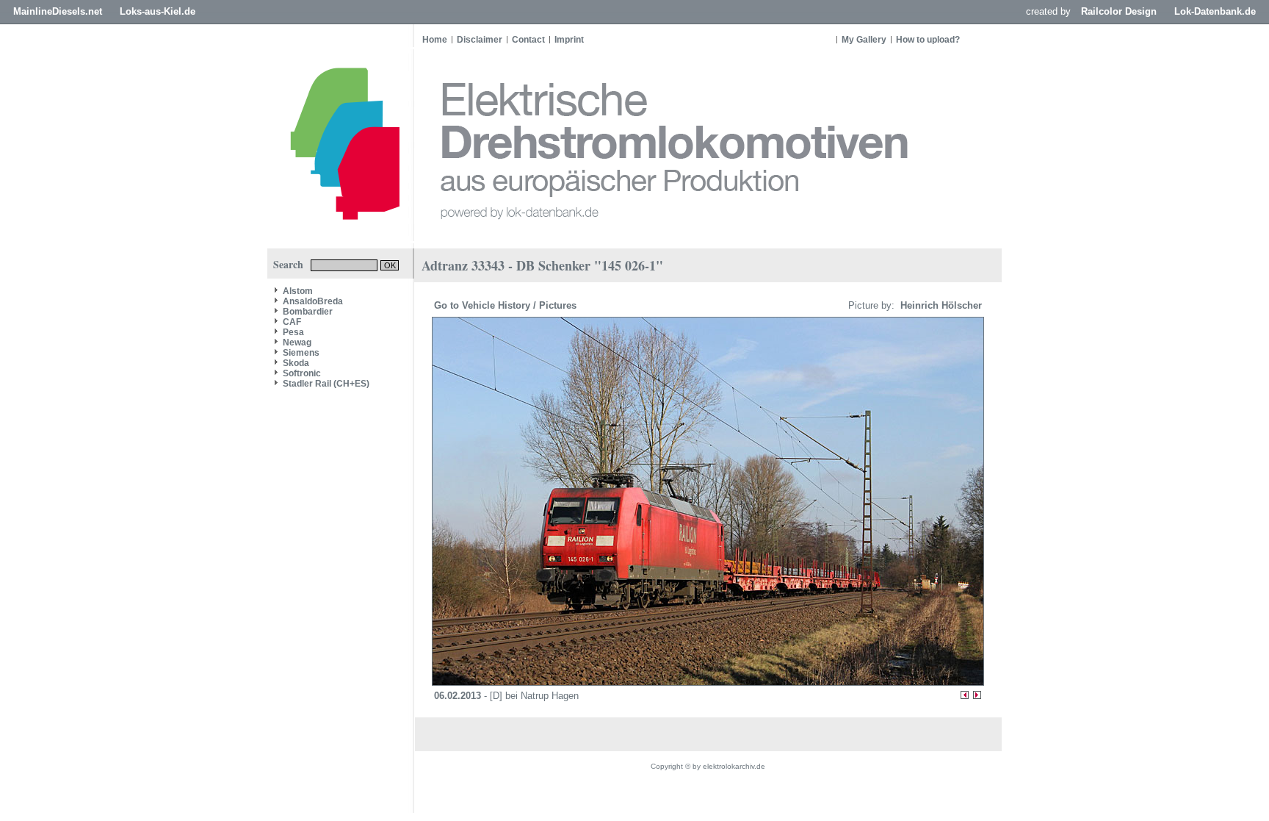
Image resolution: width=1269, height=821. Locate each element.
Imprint (569, 40)
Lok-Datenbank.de (1215, 11)
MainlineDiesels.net (57, 11)
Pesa (293, 332)
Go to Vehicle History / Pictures (506, 305)
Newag (297, 342)
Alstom (298, 291)
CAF (292, 322)
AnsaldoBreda (313, 301)
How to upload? (928, 40)
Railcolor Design (1119, 11)
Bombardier (308, 311)
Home (434, 40)
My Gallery (864, 40)
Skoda (296, 363)
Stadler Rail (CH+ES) (326, 384)
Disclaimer (479, 40)
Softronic (302, 373)
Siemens (301, 353)
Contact (528, 40)
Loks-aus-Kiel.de (157, 11)
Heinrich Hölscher (939, 305)
